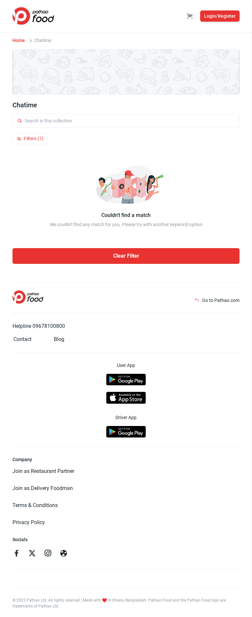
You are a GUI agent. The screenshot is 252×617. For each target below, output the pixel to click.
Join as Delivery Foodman (42, 488)
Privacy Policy (28, 522)
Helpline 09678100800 (38, 326)
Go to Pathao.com (220, 300)
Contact (22, 339)
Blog (59, 339)
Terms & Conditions (35, 505)
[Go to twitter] (32, 554)
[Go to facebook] (16, 554)
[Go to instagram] (48, 554)
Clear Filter (126, 256)
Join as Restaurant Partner (43, 471)
